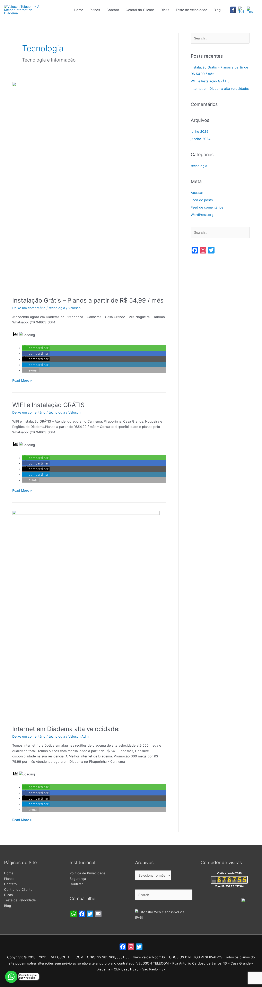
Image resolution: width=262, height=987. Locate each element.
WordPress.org (202, 215)
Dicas (164, 10)
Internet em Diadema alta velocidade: (66, 728)
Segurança (78, 879)
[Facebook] (233, 10)
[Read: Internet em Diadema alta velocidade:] (86, 615)
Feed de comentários (207, 207)
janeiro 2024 (200, 139)
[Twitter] (241, 10)
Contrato (77, 884)
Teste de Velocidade (191, 10)
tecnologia (57, 308)
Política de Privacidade (87, 873)
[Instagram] (250, 10)
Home (78, 10)
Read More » (22, 380)
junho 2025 (199, 131)
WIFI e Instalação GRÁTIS (48, 404)
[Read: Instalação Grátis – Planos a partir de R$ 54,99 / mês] (82, 186)
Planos (95, 10)
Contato (112, 10)
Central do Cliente (140, 10)
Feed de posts (202, 200)
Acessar (197, 193)
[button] (36, 348)
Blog (217, 10)
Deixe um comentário (28, 308)
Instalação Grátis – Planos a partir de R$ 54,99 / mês (88, 300)
